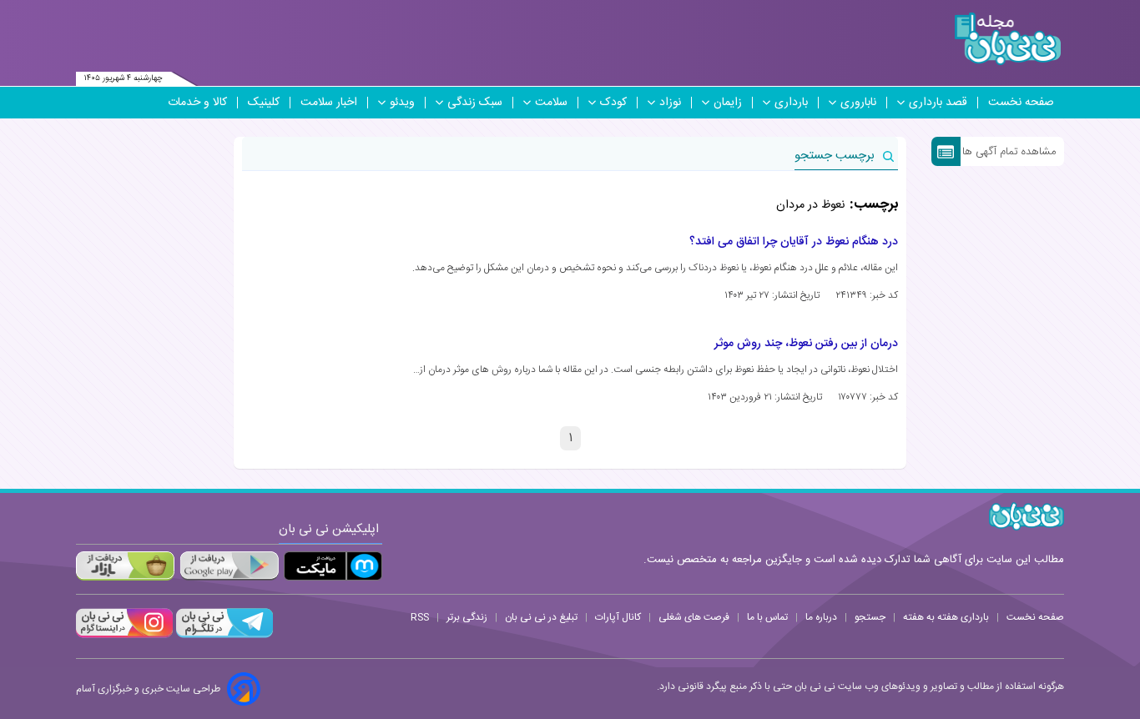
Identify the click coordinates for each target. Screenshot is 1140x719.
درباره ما (821, 617)
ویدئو (402, 102)
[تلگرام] (223, 635)
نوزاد (670, 102)
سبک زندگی (474, 102)
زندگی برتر (466, 617)
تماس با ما (767, 617)
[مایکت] (333, 566)
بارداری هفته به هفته (946, 617)
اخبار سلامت (328, 102)
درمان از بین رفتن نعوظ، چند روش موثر (806, 343)
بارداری (791, 102)
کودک (613, 102)
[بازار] (125, 566)
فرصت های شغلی (693, 617)
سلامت (551, 102)
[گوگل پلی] (228, 566)
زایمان (728, 102)
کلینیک (264, 102)
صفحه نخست (1021, 102)
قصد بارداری (938, 102)
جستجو (870, 617)
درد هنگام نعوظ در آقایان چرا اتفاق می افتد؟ (793, 242)
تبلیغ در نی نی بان (541, 617)
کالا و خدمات (197, 102)
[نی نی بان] (1007, 39)
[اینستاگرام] (124, 635)
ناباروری (858, 102)
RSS (420, 617)
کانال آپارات (618, 617)
